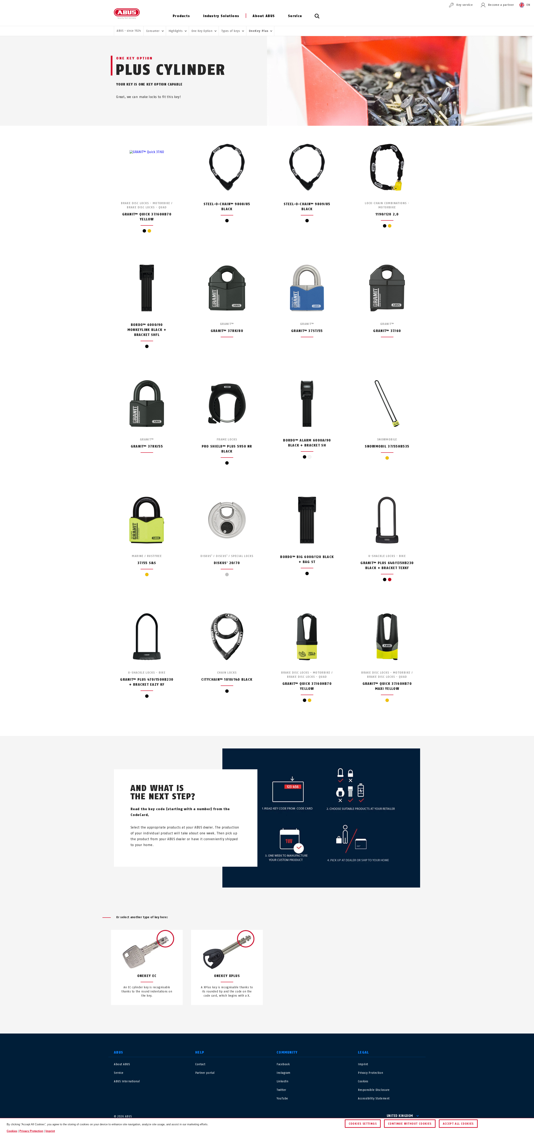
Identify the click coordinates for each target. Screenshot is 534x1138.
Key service (464, 5)
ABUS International (127, 1081)
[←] (259, 1015)
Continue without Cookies (410, 1123)
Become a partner (501, 5)
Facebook (283, 1064)
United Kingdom (400, 1116)
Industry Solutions (221, 16)
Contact (200, 1064)
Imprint (363, 1064)
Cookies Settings (363, 1123)
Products (181, 16)
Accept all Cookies (458, 1123)
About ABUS (264, 16)
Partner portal (205, 1073)
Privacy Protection (370, 1073)
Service (295, 16)
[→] (274, 1015)
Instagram (283, 1073)
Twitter (281, 1090)
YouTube (282, 1098)
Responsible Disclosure (373, 1090)
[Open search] (317, 18)
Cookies (363, 1081)
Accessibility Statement (374, 1098)
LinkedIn (282, 1081)
